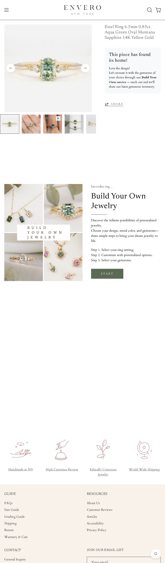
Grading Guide (14, 516)
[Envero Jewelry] (82, 10)
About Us (93, 503)
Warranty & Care (16, 537)
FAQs (8, 503)
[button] (149, 10)
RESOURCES (97, 494)
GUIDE (10, 494)
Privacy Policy (96, 530)
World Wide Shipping (144, 469)
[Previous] (10, 68)
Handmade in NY (20, 469)
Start (107, 273)
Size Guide (11, 510)
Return (9, 530)
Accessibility (95, 523)
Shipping (10, 523)
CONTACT (12, 550)
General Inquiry (15, 559)
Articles (92, 516)
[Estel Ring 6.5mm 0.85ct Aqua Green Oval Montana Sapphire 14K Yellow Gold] (9, 124)
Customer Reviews (99, 510)
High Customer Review (62, 469)
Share (117, 104)
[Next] (85, 68)
